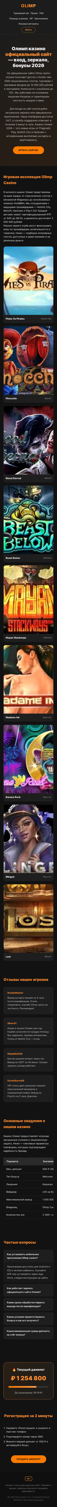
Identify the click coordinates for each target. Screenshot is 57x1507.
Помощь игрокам (18, 18)
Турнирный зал (21, 13)
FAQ (41, 13)
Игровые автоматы (29, 24)
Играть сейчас (28, 150)
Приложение (41, 18)
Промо (34, 13)
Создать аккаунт (29, 1459)
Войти (28, 29)
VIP (31, 18)
